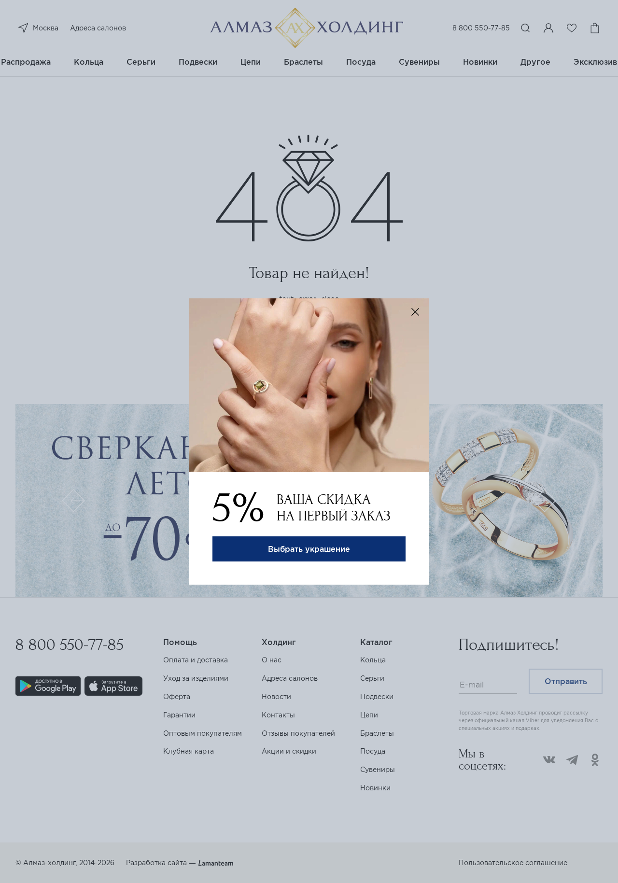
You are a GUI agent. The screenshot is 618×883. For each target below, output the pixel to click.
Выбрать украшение (309, 549)
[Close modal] (415, 312)
